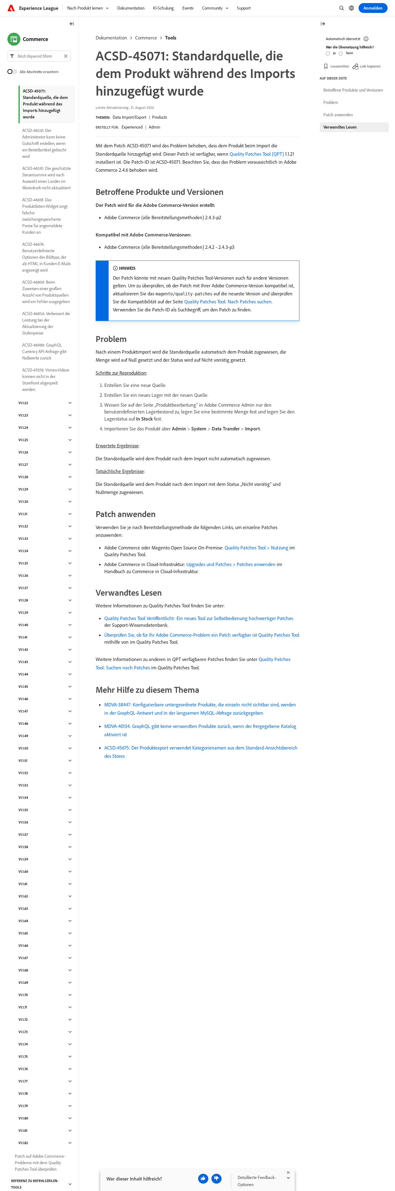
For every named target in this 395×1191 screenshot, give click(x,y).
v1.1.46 (23, 699)
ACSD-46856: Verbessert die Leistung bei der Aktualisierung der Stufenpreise (46, 323)
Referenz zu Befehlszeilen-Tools (35, 1184)
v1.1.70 (23, 995)
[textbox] (39, 56)
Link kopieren (370, 66)
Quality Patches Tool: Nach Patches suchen (228, 301)
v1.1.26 (23, 452)
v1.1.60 (23, 871)
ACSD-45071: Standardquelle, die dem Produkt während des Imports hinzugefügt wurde (45, 104)
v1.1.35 (23, 563)
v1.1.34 (23, 551)
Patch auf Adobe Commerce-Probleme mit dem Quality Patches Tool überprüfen (40, 1162)
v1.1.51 (23, 760)
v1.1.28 (23, 477)
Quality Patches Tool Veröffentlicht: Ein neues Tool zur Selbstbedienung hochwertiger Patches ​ (199, 618)
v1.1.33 (23, 538)
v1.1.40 (23, 625)
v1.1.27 (23, 464)
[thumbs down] (216, 1179)
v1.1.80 (23, 1118)
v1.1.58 (23, 847)
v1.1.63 (23, 908)
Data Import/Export (129, 117)
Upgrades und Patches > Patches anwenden (231, 564)
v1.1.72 (23, 1019)
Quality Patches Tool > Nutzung (256, 547)
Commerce (146, 38)
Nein (349, 53)
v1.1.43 (23, 662)
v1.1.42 (23, 649)
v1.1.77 (23, 1081)
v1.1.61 (23, 884)
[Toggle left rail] (72, 24)
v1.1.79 (23, 1106)
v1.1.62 (23, 896)
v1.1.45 (23, 686)
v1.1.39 (23, 612)
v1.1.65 (23, 933)
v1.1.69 (23, 982)
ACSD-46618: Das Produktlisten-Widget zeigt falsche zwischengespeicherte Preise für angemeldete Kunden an (45, 216)
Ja (334, 53)
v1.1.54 (23, 797)
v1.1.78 (23, 1093)
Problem (330, 102)
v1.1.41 (23, 637)
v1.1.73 (23, 1032)
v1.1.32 (23, 526)
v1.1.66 (23, 945)
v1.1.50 (23, 748)
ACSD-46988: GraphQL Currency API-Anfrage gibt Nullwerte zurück (44, 351)
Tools (170, 38)
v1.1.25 (23, 440)
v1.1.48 (23, 723)
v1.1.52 (23, 773)
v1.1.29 (23, 489)
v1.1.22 (23, 403)
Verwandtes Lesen (340, 127)
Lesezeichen (340, 66)
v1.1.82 (23, 1143)
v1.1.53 (23, 785)
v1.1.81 (23, 1130)
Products (159, 117)
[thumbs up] (203, 1179)
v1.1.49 (23, 736)
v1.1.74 (23, 1044)
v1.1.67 (23, 958)
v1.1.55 (23, 810)
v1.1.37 (23, 588)
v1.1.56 (23, 822)
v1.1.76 (23, 1069)
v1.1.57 (23, 834)
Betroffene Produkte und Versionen (353, 90)
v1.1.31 (23, 514)
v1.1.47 (23, 711)
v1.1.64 (23, 921)
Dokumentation (111, 38)
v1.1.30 (23, 501)
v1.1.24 (23, 427)
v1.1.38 (23, 600)
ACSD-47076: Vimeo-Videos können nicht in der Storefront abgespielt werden (45, 379)
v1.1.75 (23, 1056)
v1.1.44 (23, 674)
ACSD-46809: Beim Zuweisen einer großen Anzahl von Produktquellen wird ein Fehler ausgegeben (46, 291)
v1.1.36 (23, 575)
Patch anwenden (338, 114)
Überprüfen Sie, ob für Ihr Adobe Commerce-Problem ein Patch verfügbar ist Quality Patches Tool (201, 635)
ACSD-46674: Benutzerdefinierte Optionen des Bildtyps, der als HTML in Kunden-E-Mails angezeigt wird (46, 257)
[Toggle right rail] (323, 24)
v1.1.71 (23, 1007)
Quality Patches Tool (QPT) (257, 154)
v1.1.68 (23, 970)
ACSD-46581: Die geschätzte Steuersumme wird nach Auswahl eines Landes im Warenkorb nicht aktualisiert (46, 178)
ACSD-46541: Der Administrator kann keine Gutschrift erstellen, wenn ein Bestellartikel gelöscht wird (44, 143)
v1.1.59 (23, 859)
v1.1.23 (23, 415)
